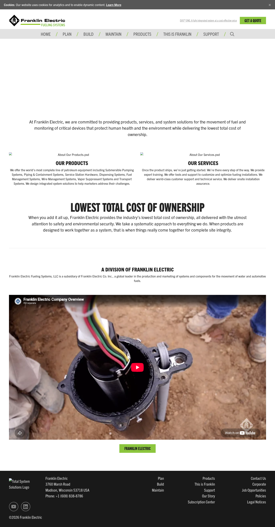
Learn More (113, 5)
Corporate (259, 483)
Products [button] (142, 34)
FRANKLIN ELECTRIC (137, 448)
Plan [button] (67, 34)
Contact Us (258, 478)
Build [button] (88, 34)
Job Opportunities (254, 489)
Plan (161, 478)
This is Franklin (177, 34)
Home (46, 34)
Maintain (158, 489)
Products (209, 478)
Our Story (208, 495)
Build (160, 483)
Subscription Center (201, 501)
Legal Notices (256, 501)
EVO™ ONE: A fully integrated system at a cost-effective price (208, 20)
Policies (261, 495)
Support (211, 34)
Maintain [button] (113, 34)
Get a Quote (253, 20)
